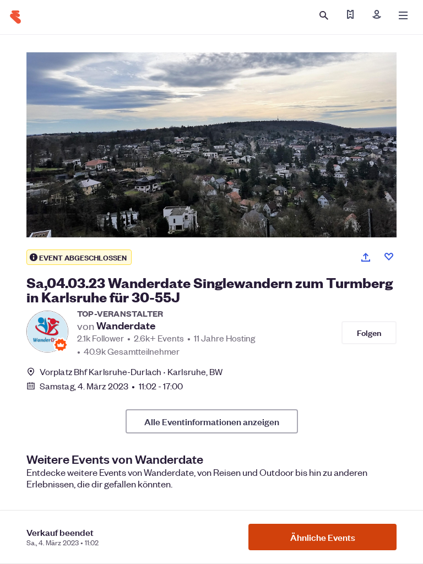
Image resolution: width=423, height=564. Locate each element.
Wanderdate (125, 325)
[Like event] (389, 256)
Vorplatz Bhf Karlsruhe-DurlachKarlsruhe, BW (131, 371)
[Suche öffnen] (324, 15)
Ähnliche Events (322, 537)
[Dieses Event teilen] (366, 257)
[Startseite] (15, 17)
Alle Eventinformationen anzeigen (211, 421)
